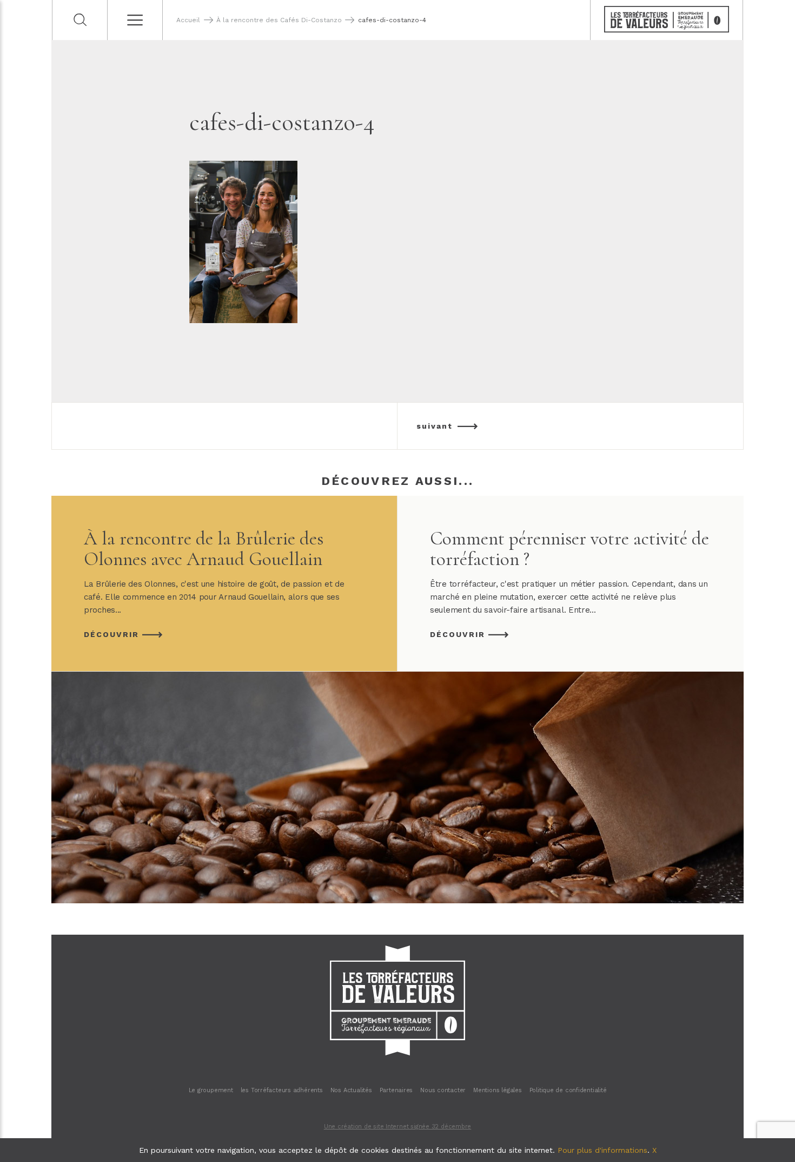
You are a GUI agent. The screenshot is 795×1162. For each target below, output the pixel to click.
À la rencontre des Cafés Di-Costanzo (279, 20)
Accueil (188, 20)
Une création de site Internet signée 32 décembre (397, 1126)
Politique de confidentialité (568, 1090)
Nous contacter (443, 1090)
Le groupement (211, 1090)
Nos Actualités (351, 1090)
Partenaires (396, 1090)
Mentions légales (497, 1090)
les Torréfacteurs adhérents (282, 1090)
